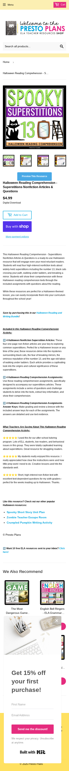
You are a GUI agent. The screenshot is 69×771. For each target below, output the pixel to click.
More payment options (17, 236)
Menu (11, 4)
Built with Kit (32, 752)
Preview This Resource (34, 176)
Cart (62, 4)
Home (6, 62)
